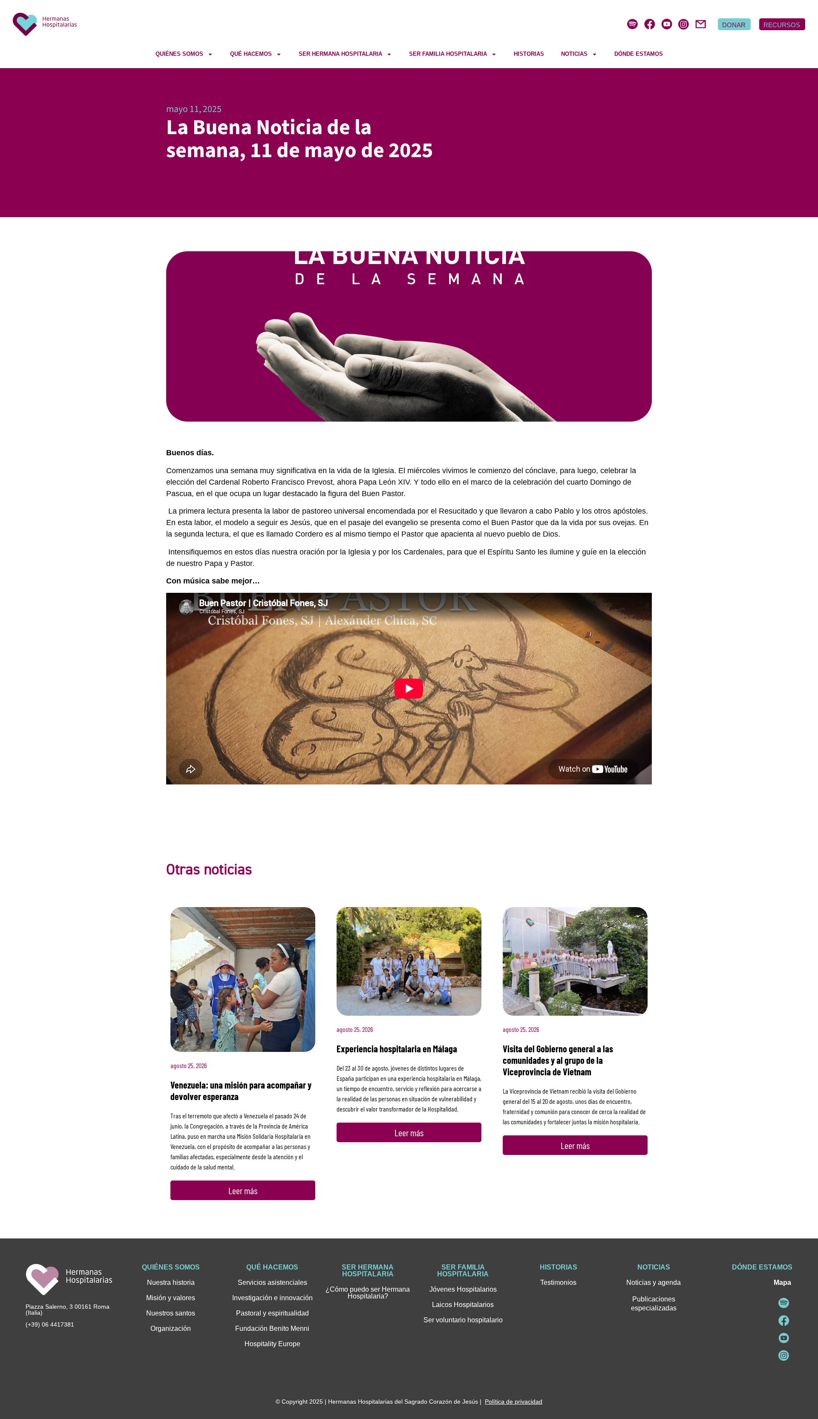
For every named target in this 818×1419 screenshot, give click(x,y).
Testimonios (558, 1282)
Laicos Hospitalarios (463, 1304)
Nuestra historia (171, 1282)
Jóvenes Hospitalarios (463, 1289)
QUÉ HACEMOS (251, 54)
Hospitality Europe (272, 1343)
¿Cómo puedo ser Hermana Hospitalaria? (367, 1293)
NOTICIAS (574, 54)
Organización (170, 1328)
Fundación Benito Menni (272, 1328)
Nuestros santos (170, 1313)
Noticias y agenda (653, 1282)
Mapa (782, 1282)
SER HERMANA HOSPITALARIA (340, 54)
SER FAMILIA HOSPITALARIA (448, 54)
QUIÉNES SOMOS (179, 54)
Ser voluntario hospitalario (463, 1320)
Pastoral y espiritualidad (272, 1313)
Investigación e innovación (272, 1297)
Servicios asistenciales (272, 1282)
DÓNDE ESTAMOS (638, 54)
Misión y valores (170, 1297)
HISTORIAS (529, 54)
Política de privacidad (513, 1401)
